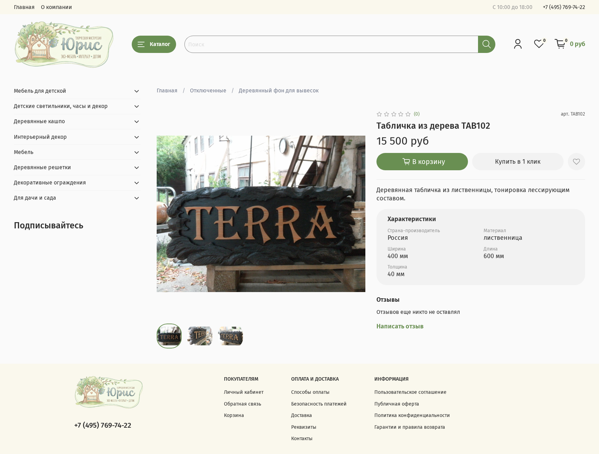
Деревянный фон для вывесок (279, 90)
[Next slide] (354, 214)
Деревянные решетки (42, 167)
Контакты (302, 439)
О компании (56, 7)
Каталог (160, 44)
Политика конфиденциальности (412, 415)
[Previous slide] (167, 214)
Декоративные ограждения (50, 182)
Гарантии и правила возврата (409, 427)
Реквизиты (303, 427)
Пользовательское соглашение (410, 392)
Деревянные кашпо (39, 121)
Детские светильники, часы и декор (61, 106)
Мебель (23, 152)
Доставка (301, 415)
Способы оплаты (310, 392)
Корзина (234, 415)
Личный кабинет (243, 392)
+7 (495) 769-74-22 (564, 7)
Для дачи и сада (35, 197)
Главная (24, 7)
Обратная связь (242, 404)
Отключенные (208, 90)
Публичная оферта (396, 404)
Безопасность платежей (319, 404)
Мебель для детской (40, 91)
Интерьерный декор (40, 137)
